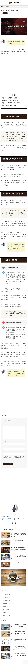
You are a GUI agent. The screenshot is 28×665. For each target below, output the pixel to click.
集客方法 (6, 612)
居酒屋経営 (7, 606)
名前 (4, 441)
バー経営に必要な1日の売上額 (12, 103)
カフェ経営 (7, 594)
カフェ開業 (7, 518)
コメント (5, 424)
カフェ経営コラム (8, 597)
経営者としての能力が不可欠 (12, 100)
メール (5, 446)
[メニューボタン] (2, 2)
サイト (4, 451)
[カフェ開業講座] (14, 2)
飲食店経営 (7, 615)
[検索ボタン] (25, 2)
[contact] (15, 523)
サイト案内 (6, 603)
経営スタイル (7, 609)
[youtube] (13, 523)
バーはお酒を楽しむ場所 (10, 98)
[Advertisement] (14, 73)
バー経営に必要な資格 (10, 105)
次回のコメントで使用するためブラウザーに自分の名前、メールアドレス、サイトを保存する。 (14, 457)
